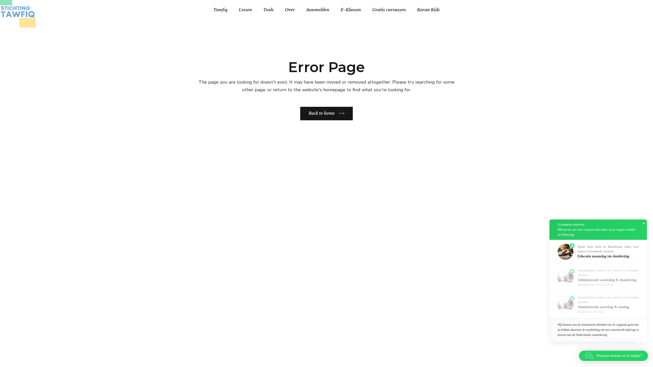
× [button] (644, 223)
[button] (598, 252)
